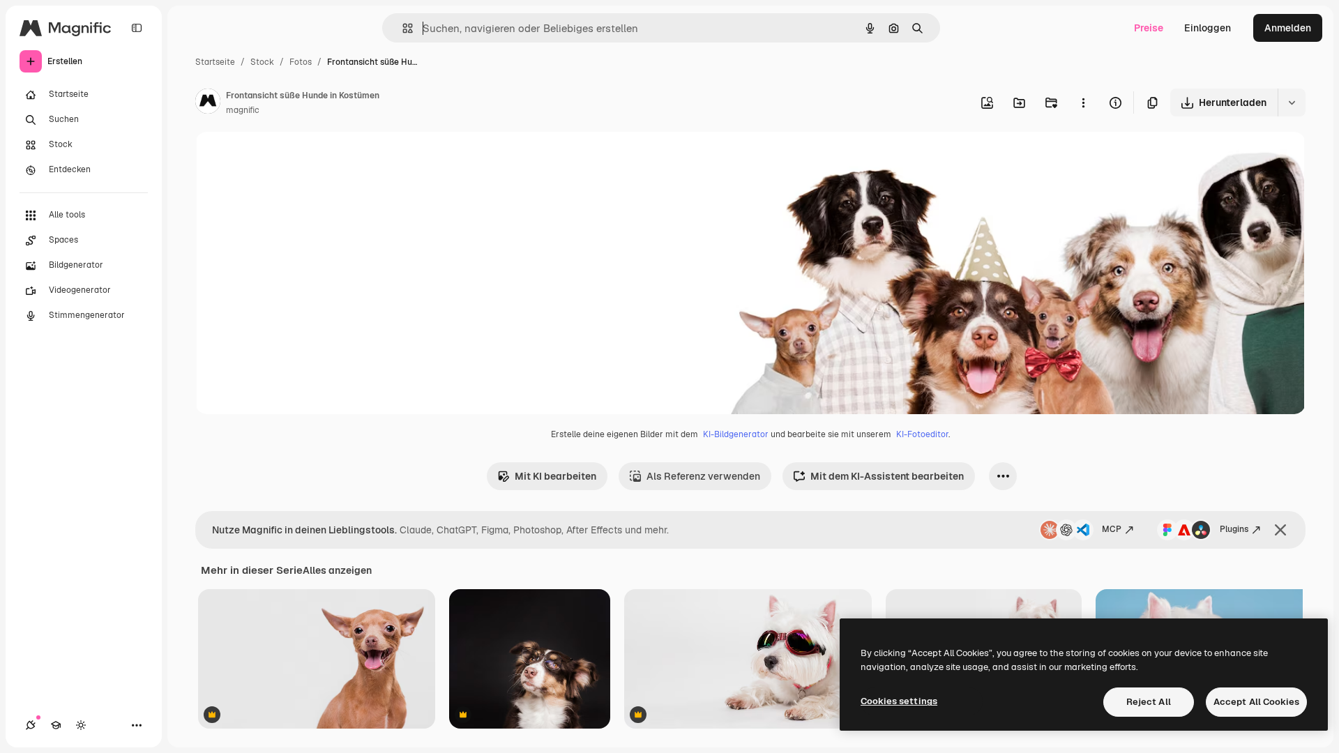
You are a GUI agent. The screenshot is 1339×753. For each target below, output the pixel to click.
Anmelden (1287, 28)
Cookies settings (899, 701)
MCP (1111, 529)
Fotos (300, 62)
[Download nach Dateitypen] (1292, 102)
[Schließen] (1280, 530)
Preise (1148, 28)
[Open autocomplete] (402, 28)
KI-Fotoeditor (922, 434)
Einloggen (1207, 28)
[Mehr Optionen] (1083, 102)
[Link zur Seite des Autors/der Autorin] (207, 103)
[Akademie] (56, 725)
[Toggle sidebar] (137, 28)
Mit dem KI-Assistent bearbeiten (887, 476)
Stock (262, 62)
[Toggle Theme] (81, 725)
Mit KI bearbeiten (555, 476)
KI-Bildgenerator (736, 434)
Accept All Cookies (1256, 702)
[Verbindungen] (31, 725)
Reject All (1148, 702)
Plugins (1234, 529)
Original (284, 158)
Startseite (215, 62)
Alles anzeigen (337, 570)
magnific (242, 110)
